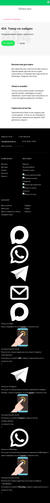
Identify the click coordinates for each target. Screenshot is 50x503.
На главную (8, 43)
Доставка (4, 167)
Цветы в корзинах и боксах (11, 212)
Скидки (27, 208)
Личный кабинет (29, 167)
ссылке (23, 327)
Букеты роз (5, 208)
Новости (4, 176)
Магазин (4, 164)
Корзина (26, 164)
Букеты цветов (6, 205)
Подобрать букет (7, 215)
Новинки (28, 212)
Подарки (28, 205)
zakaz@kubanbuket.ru (8, 141)
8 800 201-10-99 (6, 137)
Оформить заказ (28, 170)
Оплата (3, 170)
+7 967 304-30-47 (24, 137)
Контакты (4, 173)
